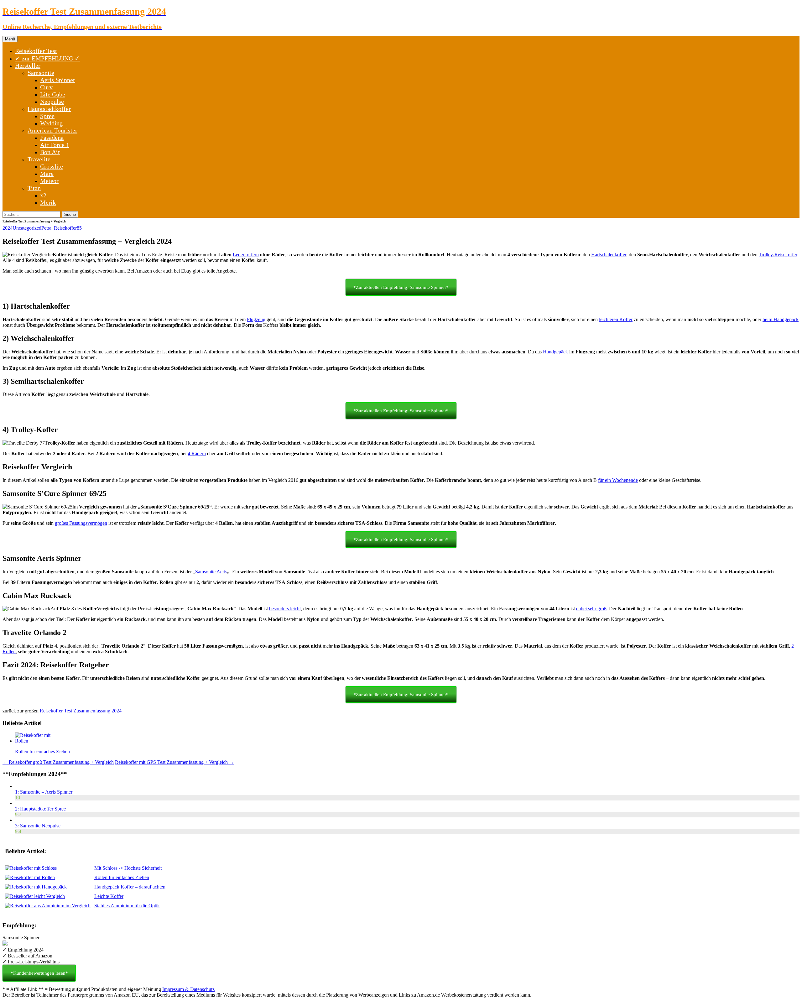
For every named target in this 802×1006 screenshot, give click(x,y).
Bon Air (50, 152)
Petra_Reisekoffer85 (61, 228)
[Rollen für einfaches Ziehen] (30, 877)
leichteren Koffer (616, 319)
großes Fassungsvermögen (81, 523)
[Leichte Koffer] (35, 896)
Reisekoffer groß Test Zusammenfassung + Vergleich (58, 762)
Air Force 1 (54, 144)
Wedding (51, 123)
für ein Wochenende (618, 480)
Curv (46, 87)
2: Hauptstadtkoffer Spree (40, 808)
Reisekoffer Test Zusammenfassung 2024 (81, 710)
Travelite (39, 159)
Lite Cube (52, 94)
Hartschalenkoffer (608, 254)
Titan (34, 188)
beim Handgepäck (781, 319)
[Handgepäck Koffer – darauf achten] (36, 886)
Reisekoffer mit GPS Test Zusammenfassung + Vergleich (174, 762)
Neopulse (52, 101)
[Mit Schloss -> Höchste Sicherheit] (31, 868)
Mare (47, 173)
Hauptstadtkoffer (49, 108)
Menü (10, 39)
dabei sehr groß (591, 608)
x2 (43, 195)
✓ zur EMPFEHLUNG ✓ (47, 58)
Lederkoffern (246, 254)
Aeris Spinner (57, 79)
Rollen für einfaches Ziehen (121, 877)
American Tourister (52, 130)
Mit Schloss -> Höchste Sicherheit (128, 868)
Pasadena (52, 137)
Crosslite (51, 166)
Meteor (49, 180)
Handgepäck (555, 351)
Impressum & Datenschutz (188, 989)
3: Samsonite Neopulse (37, 825)
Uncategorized (27, 228)
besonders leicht (285, 608)
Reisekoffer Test (36, 50)
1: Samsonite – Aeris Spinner (43, 792)
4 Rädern (197, 453)
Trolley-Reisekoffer (778, 254)
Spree (47, 115)
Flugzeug (256, 319)
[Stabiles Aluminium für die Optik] (48, 905)
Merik (48, 202)
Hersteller (27, 65)
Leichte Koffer (108, 896)
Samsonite (41, 72)
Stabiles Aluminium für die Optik (127, 905)
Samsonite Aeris (211, 571)
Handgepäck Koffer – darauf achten (129, 886)
